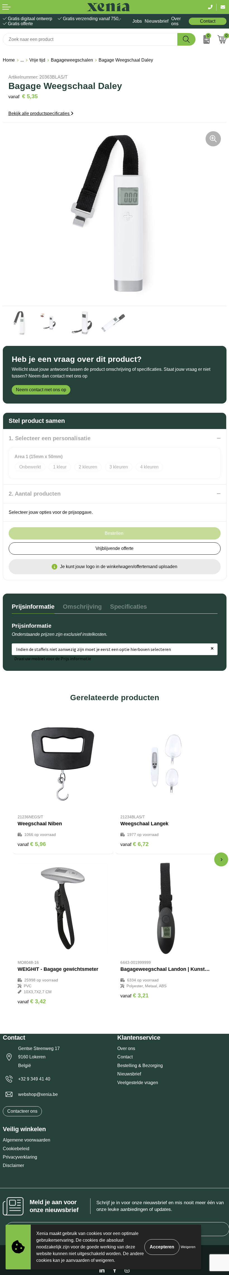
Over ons (176, 21)
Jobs (137, 21)
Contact (207, 21)
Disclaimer (13, 1165)
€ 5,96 (32, 844)
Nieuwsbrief (156, 21)
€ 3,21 (134, 995)
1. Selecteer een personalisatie (49, 438)
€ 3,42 (32, 1001)
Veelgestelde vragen (137, 1082)
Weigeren (188, 1247)
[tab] (33, 608)
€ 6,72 (134, 844)
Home (9, 60)
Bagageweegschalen (72, 60)
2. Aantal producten (35, 494)
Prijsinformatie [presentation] (33, 606)
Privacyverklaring (20, 1157)
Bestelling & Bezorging (140, 1065)
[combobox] (90, 39)
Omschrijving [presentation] (82, 606)
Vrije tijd (37, 60)
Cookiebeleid (16, 1148)
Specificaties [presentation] (128, 606)
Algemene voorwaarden (26, 1140)
